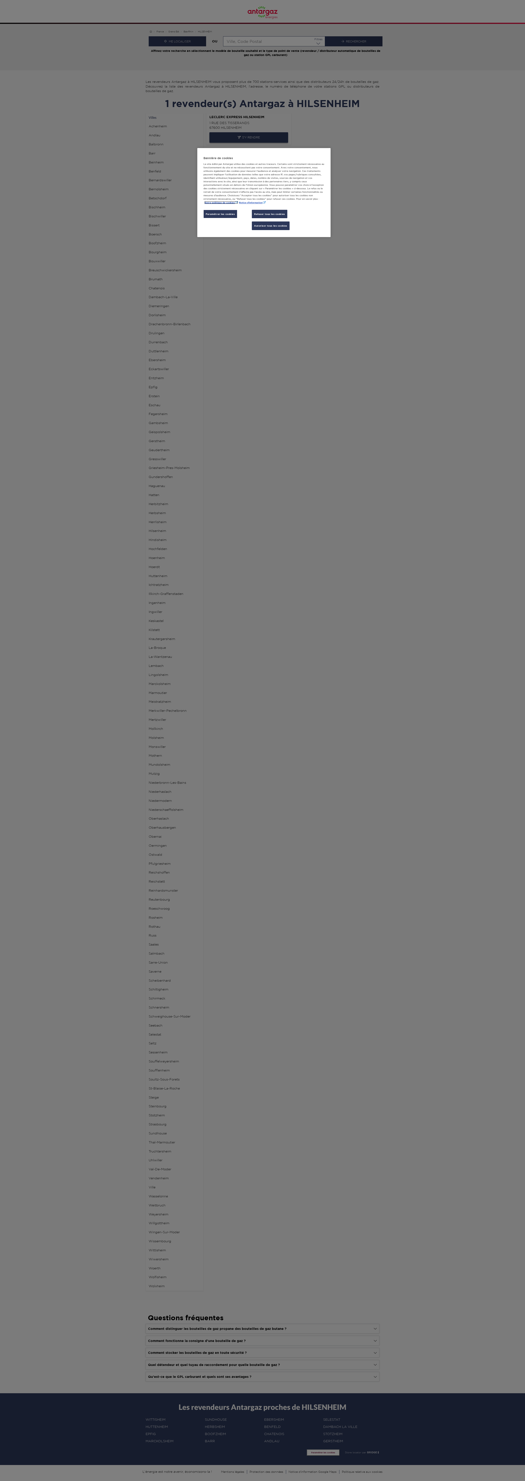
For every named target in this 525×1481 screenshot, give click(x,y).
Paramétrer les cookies (220, 214)
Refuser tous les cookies (269, 214)
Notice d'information (250, 202)
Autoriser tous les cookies (270, 225)
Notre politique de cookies (219, 202)
